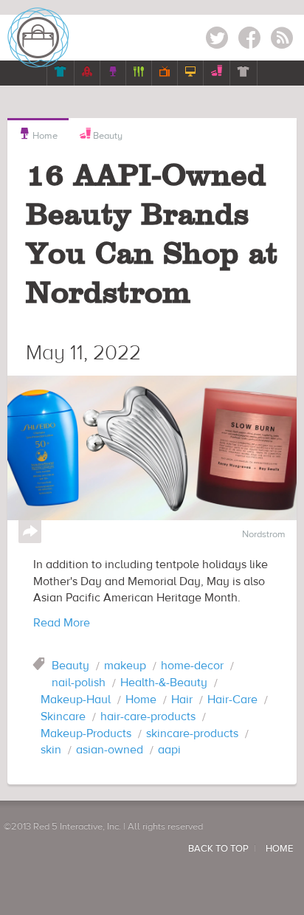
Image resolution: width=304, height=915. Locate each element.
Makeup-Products (86, 733)
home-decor (192, 665)
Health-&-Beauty (163, 682)
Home (38, 135)
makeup (125, 665)
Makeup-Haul (76, 699)
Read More (61, 622)
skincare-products (192, 733)
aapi (169, 749)
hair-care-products (148, 716)
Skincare (63, 716)
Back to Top (218, 848)
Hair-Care (232, 699)
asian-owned (109, 749)
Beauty (106, 136)
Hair (182, 699)
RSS (282, 40)
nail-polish (79, 682)
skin (51, 749)
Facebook (249, 40)
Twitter (217, 40)
